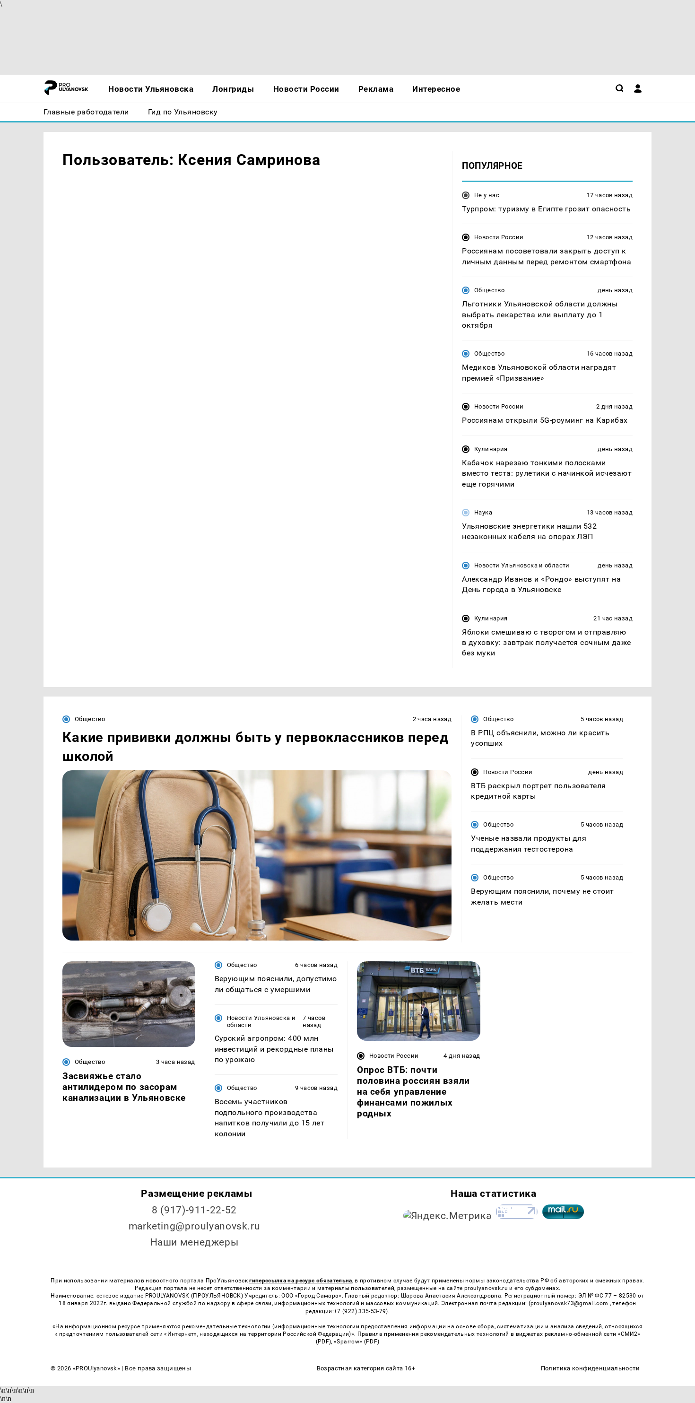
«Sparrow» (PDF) (356, 1341)
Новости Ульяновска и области (522, 565)
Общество (489, 290)
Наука (483, 512)
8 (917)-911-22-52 (194, 1210)
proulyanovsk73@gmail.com (570, 1303)
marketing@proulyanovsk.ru (195, 1226)
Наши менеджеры (194, 1242)
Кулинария (490, 449)
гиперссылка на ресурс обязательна (300, 1280)
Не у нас (486, 195)
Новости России (498, 237)
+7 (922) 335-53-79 (360, 1311)
